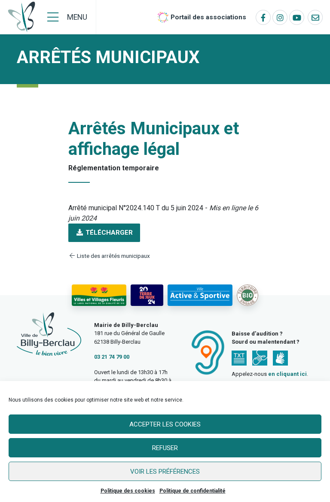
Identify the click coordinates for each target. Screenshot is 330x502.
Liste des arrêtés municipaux (113, 255)
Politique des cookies (128, 491)
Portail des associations (208, 17)
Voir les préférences (165, 471)
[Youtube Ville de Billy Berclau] (296, 17)
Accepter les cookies (165, 424)
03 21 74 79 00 (111, 357)
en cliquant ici (287, 374)
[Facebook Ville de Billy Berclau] (263, 17)
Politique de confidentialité (192, 491)
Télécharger (108, 232)
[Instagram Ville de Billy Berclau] (279, 17)
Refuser (165, 448)
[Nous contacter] (315, 17)
